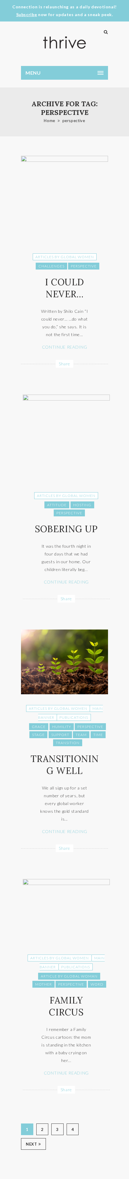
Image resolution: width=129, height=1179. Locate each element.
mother (43, 984)
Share (64, 363)
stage (38, 734)
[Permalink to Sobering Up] (66, 398)
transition (68, 743)
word (97, 984)
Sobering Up (66, 529)
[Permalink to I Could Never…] (64, 160)
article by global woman (69, 976)
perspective (73, 120)
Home (49, 120)
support (60, 734)
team (81, 734)
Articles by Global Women (64, 257)
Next (31, 1144)
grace (39, 726)
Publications (73, 717)
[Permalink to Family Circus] (66, 883)
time (98, 734)
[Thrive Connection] (64, 42)
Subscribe (26, 14)
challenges (51, 266)
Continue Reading (64, 347)
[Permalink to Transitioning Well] (64, 692)
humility (61, 726)
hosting (82, 505)
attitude (57, 505)
